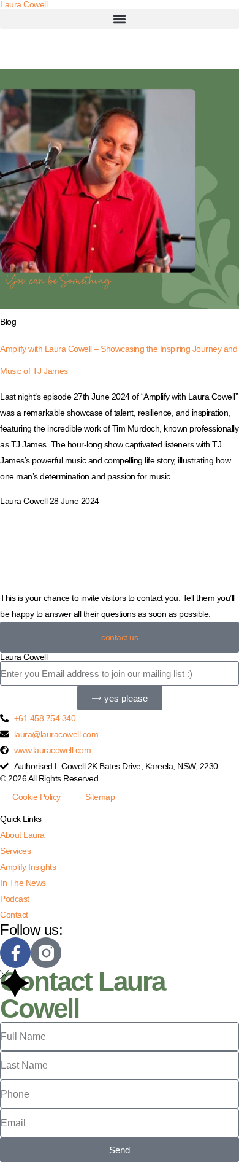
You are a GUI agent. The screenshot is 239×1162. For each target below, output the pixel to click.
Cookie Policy (36, 797)
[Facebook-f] (15, 952)
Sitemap (100, 797)
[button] (119, 19)
